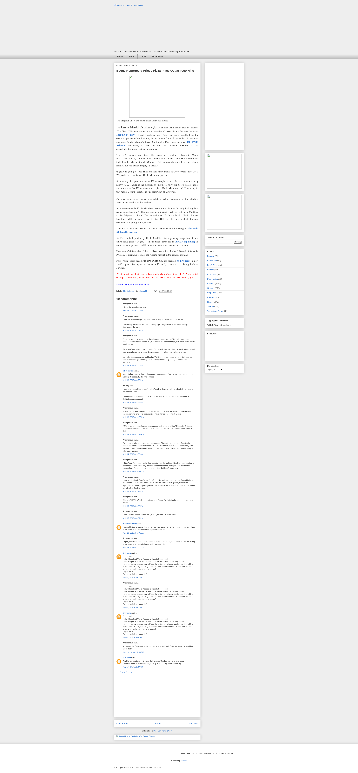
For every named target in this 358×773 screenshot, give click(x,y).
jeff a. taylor (128, 371)
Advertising (157, 56)
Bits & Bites (212, 265)
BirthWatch (212, 260)
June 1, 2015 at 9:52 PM (133, 578)
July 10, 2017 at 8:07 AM (133, 667)
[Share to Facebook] (168, 291)
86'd (124, 291)
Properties (211, 293)
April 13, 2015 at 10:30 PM (133, 417)
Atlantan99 (143, 291)
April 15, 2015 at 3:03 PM (133, 506)
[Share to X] (165, 291)
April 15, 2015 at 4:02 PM (133, 518)
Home (120, 56)
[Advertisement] (157, 697)
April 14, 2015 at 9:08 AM (133, 454)
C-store (210, 270)
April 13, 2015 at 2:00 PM (133, 365)
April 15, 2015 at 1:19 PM (133, 491)
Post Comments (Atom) (163, 731)
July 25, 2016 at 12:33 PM (133, 652)
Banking (210, 256)
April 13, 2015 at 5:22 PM (133, 403)
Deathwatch (212, 279)
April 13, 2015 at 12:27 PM (133, 311)
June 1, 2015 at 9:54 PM (133, 637)
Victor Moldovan (130, 524)
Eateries (130, 291)
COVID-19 (211, 274)
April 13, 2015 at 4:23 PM (133, 380)
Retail (209, 302)
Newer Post (122, 723)
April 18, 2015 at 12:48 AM (133, 533)
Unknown (127, 553)
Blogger (184, 760)
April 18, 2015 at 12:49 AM (133, 548)
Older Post (193, 723)
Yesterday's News (215, 311)
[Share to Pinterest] (171, 291)
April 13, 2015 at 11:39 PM (133, 435)
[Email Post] (155, 291)
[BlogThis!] (163, 291)
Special (210, 306)
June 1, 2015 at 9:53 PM (133, 608)
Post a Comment (127, 672)
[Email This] (160, 291)
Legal (143, 56)
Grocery (210, 288)
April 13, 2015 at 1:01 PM (133, 330)
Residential (212, 297)
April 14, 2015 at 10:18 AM (133, 472)
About (132, 56)
